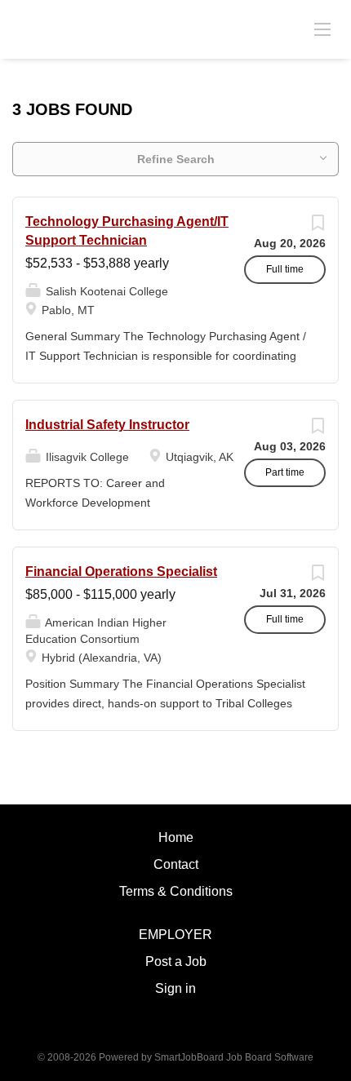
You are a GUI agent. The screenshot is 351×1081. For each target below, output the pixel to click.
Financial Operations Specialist (121, 571)
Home (175, 837)
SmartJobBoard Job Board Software (233, 1057)
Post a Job (176, 961)
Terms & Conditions (176, 891)
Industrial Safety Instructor (107, 425)
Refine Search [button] (176, 159)
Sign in (175, 988)
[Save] (317, 226)
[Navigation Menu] (322, 28)
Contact (175, 864)
